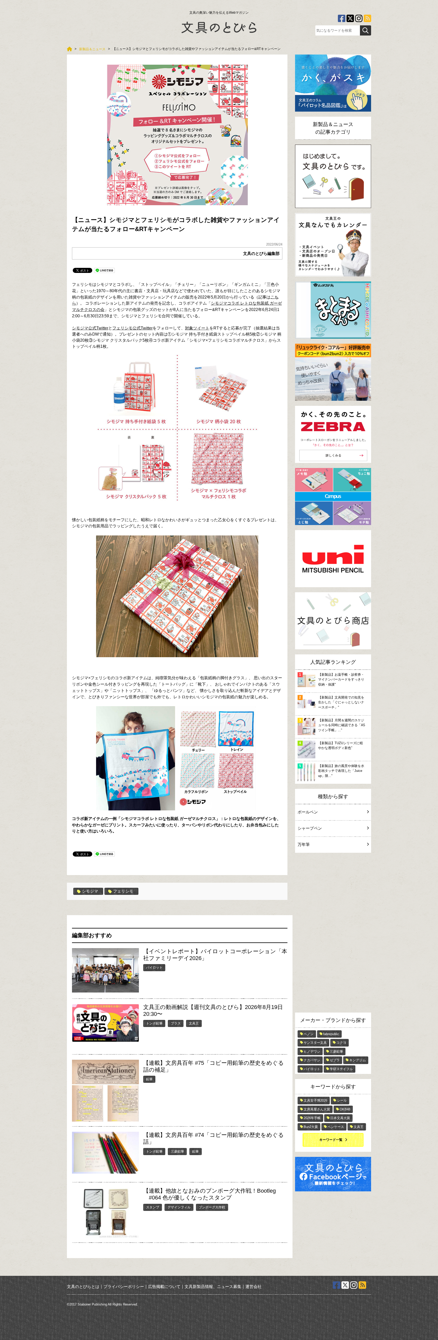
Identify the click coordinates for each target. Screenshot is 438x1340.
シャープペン (310, 828)
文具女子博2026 (315, 1100)
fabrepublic (331, 1034)
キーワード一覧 (330, 1140)
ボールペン (308, 812)
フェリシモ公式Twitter (132, 328)
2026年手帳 (312, 1118)
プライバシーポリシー (123, 1286)
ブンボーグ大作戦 (212, 1207)
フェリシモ (123, 891)
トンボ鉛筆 (154, 1023)
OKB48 (345, 1109)
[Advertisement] (333, 934)
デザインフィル (179, 1207)
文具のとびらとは (83, 1286)
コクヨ (341, 1043)
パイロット (154, 967)
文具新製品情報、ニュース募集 (213, 1286)
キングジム (357, 1060)
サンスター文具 (315, 1043)
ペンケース (335, 1127)
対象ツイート (197, 328)
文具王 (194, 1023)
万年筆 (304, 844)
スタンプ (152, 1207)
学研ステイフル (341, 1069)
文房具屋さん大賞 (317, 1109)
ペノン (309, 1034)
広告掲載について (164, 1286)
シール (342, 1100)
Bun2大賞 (311, 1127)
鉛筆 (149, 1079)
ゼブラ (335, 1060)
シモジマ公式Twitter (90, 328)
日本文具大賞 (340, 1118)
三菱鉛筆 (177, 1151)
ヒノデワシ (312, 1051)
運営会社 (253, 1286)
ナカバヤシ (312, 1060)
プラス (176, 1023)
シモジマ (90, 891)
